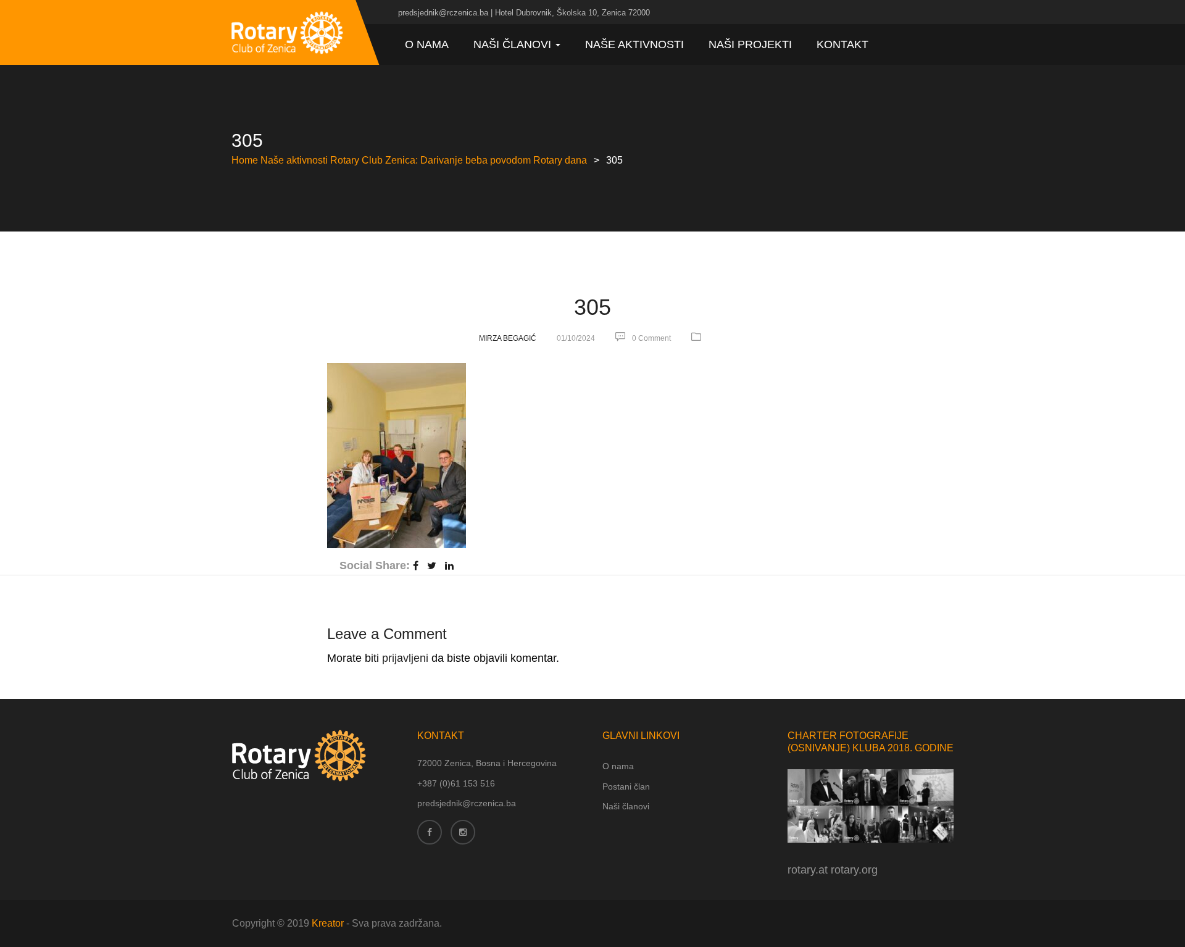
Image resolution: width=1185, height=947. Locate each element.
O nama (427, 44)
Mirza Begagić (507, 338)
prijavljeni (405, 658)
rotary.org (854, 870)
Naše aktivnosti (634, 44)
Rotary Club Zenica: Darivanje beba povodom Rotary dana (458, 160)
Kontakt (842, 44)
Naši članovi (513, 44)
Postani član (626, 786)
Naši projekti (750, 44)
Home (244, 160)
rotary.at (808, 870)
